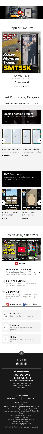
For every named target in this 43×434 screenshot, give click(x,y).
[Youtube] (21, 363)
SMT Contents (32, 103)
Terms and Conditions (21, 395)
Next (38, 52)
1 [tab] (14, 86)
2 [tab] (17, 86)
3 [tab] (19, 86)
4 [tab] (21, 86)
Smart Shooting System (15, 103)
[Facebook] (25, 363)
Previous (4, 52)
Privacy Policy (11, 398)
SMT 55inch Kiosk (21, 76)
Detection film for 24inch (31, 149)
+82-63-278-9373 (21, 378)
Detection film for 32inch (11, 149)
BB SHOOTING (28, 212)
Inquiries (31, 398)
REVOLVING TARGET (11, 212)
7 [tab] (28, 86)
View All (6, 121)
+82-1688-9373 (21, 375)
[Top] (21, 353)
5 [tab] (23, 86)
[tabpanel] (21, 58)
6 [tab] (26, 86)
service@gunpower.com (22, 380)
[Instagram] (17, 363)
